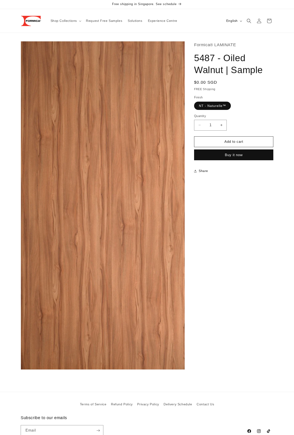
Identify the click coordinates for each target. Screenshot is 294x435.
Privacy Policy (148, 404)
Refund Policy (122, 404)
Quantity (200, 116)
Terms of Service (93, 404)
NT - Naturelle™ (212, 106)
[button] (65, 21)
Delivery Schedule (178, 404)
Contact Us (205, 404)
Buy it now (234, 155)
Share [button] (203, 171)
